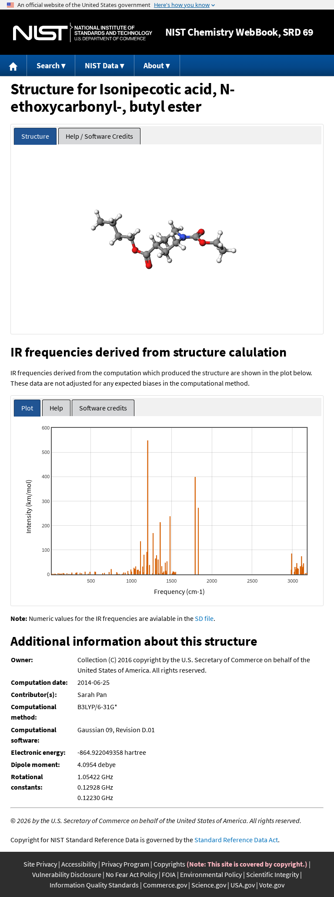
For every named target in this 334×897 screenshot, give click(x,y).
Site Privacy (40, 864)
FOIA (169, 874)
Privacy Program (125, 864)
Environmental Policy (211, 874)
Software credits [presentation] (103, 407)
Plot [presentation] (27, 407)
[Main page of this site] (13, 65)
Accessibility (79, 864)
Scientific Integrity (272, 874)
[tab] (35, 136)
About (154, 65)
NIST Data (101, 65)
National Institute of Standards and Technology (82, 32)
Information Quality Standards (94, 884)
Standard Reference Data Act (236, 839)
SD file (204, 618)
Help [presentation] (56, 407)
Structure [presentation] (35, 136)
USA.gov (242, 884)
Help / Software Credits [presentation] (99, 136)
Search (48, 65)
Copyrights (169, 864)
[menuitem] (13, 65)
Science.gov (208, 884)
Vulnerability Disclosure (66, 874)
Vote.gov (271, 884)
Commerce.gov (165, 884)
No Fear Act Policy (131, 874)
